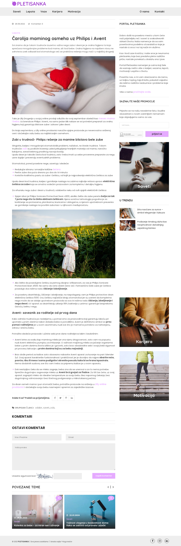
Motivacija (74, 11)
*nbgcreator (67, 541)
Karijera (57, 11)
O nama (144, 11)
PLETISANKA (23, 541)
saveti (46, 407)
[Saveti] (144, 166)
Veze (43, 11)
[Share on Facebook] (55, 398)
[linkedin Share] (72, 398)
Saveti (17, 11)
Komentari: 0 (37, 23)
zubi (24, 148)
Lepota (30, 11)
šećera (57, 169)
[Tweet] (60, 398)
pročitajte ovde (142, 91)
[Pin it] (66, 398)
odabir (38, 407)
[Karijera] (144, 321)
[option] (37, 512)
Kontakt (159, 11)
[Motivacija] (144, 375)
